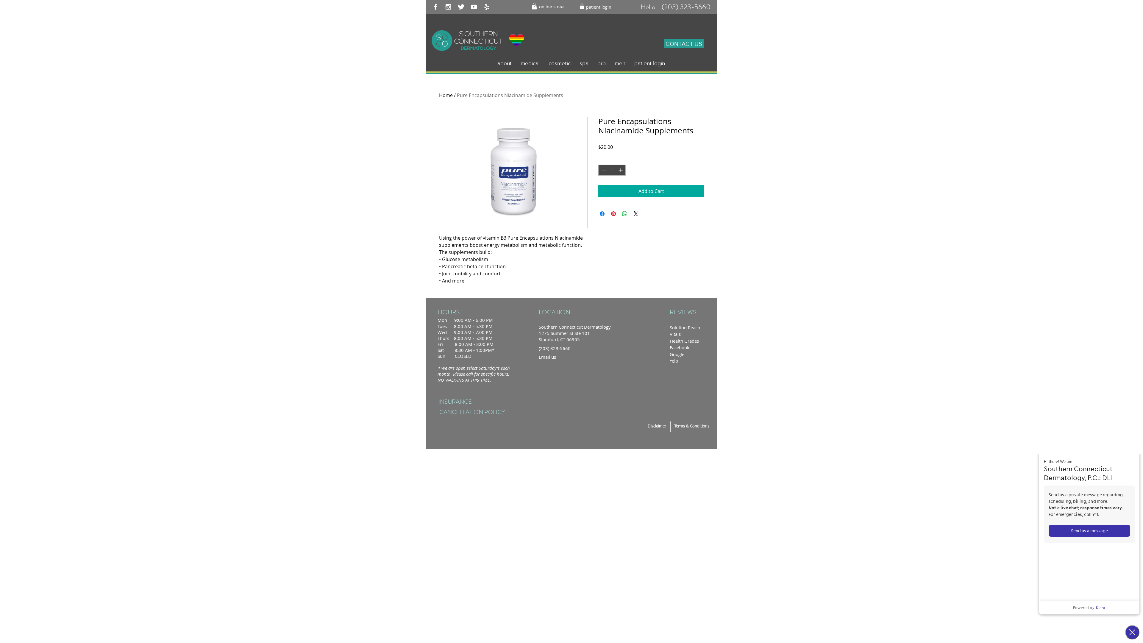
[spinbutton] (612, 170)
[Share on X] (636, 213)
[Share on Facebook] (602, 213)
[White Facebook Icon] (435, 7)
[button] (534, 6)
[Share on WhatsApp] (624, 213)
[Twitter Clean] (461, 7)
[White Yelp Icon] (487, 7)
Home (446, 95)
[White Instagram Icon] (448, 7)
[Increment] (621, 170)
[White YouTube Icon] (474, 7)
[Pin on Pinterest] (613, 213)
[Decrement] (603, 170)
